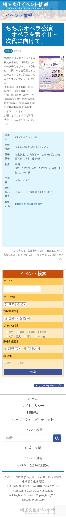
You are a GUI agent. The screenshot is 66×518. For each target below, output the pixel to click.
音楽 (11, 332)
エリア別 (9, 297)
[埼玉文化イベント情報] (23, 5)
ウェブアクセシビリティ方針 (33, 419)
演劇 (32, 332)
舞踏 (43, 332)
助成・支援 (33, 448)
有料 (9, 362)
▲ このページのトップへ (48, 385)
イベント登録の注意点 (33, 465)
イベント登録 (33, 458)
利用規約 (33, 412)
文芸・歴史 (15, 336)
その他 (41, 336)
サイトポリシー (33, 405)
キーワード (10, 281)
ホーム (33, 398)
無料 (22, 362)
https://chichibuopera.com (28, 203)
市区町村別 (10, 311)
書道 (29, 336)
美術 (22, 332)
